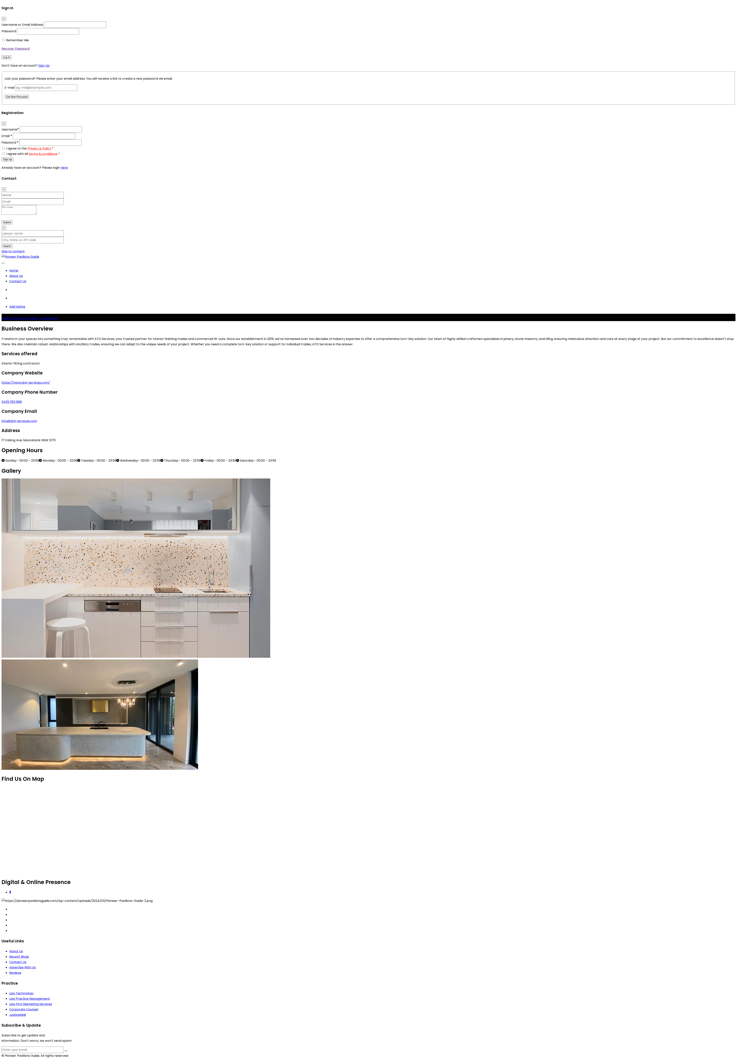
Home (13, 270)
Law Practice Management (29, 998)
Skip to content (13, 251)
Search (7, 246)
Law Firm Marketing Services (30, 1004)
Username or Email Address (22, 24)
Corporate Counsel (23, 1009)
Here (64, 167)
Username (10, 129)
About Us (16, 276)
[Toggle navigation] (3, 263)
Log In (6, 57)
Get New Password (16, 96)
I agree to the (30, 148)
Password (9, 31)
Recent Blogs (19, 956)
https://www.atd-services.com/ (26, 382)
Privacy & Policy (39, 148)
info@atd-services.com (19, 421)
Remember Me (17, 40)
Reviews (15, 973)
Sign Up (44, 65)
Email (7, 136)
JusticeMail (17, 1015)
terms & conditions (43, 154)
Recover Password (16, 48)
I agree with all (33, 154)
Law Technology (21, 993)
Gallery (32, 318)
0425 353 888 (12, 402)
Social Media (48, 318)
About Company (14, 318)
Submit (7, 222)
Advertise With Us (22, 967)
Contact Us (17, 281)
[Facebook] (10, 892)
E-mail (9, 87)
